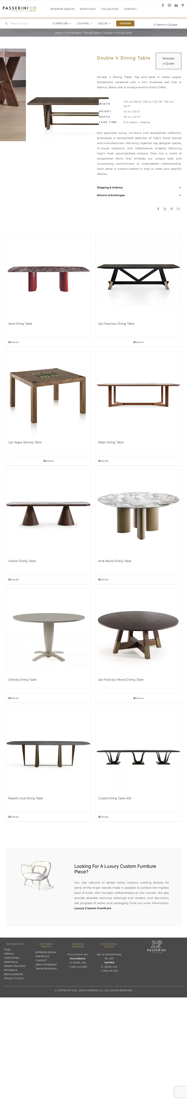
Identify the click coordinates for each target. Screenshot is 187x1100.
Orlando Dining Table (22, 679)
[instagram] (169, 5)
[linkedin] (176, 5)
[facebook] (162, 5)
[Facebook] (158, 209)
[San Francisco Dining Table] (138, 275)
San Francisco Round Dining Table (120, 679)
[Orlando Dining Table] (48, 631)
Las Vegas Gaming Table (24, 442)
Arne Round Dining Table (114, 561)
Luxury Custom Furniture (130, 866)
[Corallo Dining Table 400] (138, 750)
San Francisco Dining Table (116, 323)
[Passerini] (20, 7)
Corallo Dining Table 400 (114, 798)
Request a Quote (168, 61)
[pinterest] (182, 5)
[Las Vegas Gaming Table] (48, 394)
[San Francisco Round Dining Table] (138, 631)
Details (15, 342)
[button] (139, 188)
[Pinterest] (171, 209)
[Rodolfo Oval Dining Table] (48, 750)
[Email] (178, 209)
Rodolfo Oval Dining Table (25, 798)
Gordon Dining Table (22, 561)
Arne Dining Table (20, 323)
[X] (165, 209)
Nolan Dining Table (110, 442)
